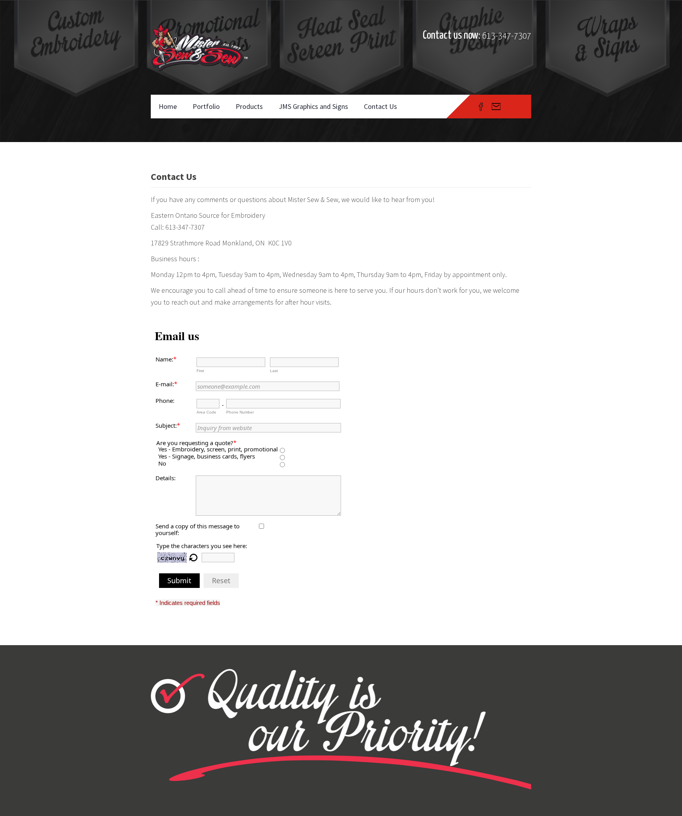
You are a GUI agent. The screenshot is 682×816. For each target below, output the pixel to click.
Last (274, 371)
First (200, 371)
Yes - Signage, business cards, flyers (206, 456)
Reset (221, 580)
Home (168, 106)
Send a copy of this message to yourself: (198, 529)
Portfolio (206, 106)
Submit (179, 580)
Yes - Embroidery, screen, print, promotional (218, 449)
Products (249, 106)
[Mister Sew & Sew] (199, 47)
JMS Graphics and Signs (313, 106)
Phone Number (240, 412)
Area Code (206, 412)
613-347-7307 (506, 36)
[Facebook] (481, 106)
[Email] (496, 106)
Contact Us (380, 106)
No (162, 463)
